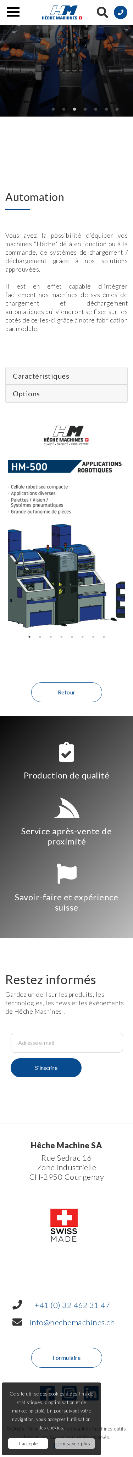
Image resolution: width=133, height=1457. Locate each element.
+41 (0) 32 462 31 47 (72, 1305)
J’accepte (28, 1443)
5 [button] (95, 109)
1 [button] (53, 109)
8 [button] (103, 636)
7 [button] (117, 109)
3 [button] (74, 109)
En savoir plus (75, 1443)
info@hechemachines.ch (72, 1322)
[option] (66, 526)
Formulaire (66, 1357)
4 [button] (85, 109)
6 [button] (106, 109)
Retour (67, 692)
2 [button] (63, 109)
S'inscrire (46, 1067)
